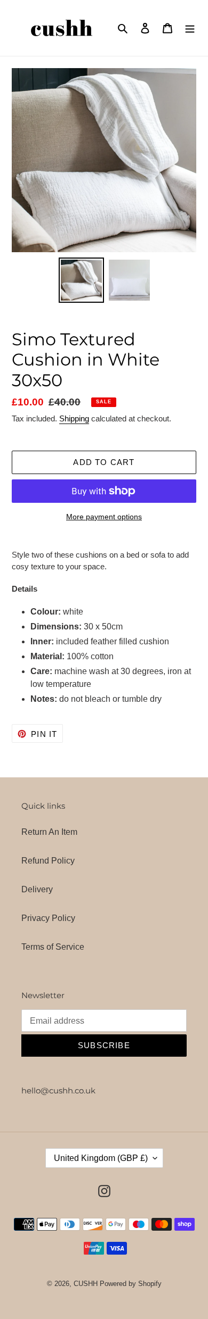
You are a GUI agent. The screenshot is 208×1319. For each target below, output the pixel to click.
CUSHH (86, 1284)
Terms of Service (52, 946)
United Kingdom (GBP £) (101, 1158)
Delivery (37, 889)
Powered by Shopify (131, 1284)
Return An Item (49, 831)
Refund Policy (48, 860)
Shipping (74, 418)
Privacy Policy (48, 918)
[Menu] (190, 27)
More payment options (104, 516)
